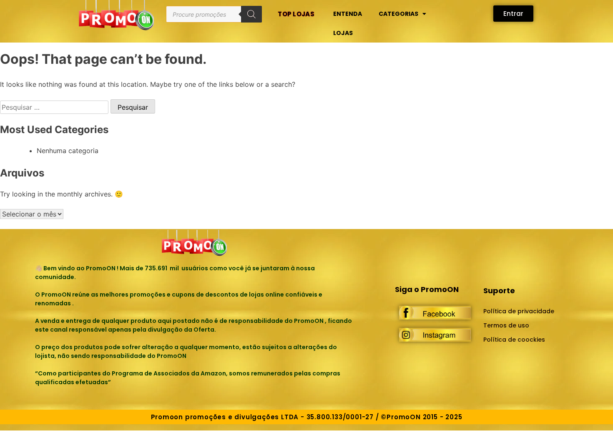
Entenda (347, 14)
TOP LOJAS (296, 14)
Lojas (343, 33)
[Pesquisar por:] (55, 107)
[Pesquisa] (251, 14)
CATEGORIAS (398, 14)
